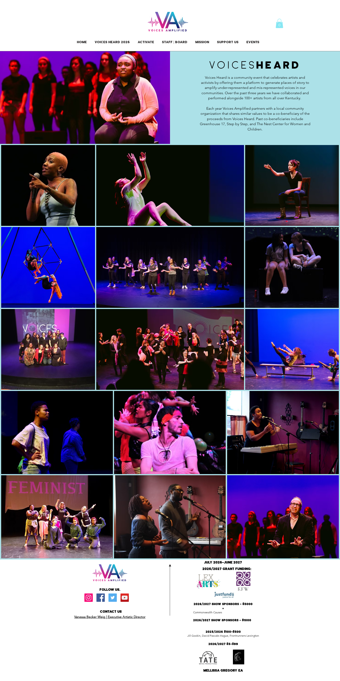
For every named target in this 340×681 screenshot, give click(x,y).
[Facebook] (100, 597)
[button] (279, 23)
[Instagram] (88, 597)
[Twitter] (112, 597)
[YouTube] (125, 597)
